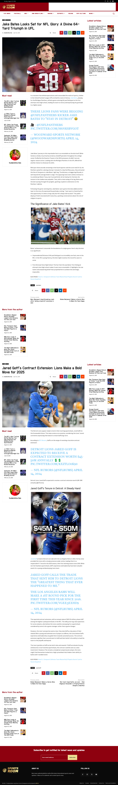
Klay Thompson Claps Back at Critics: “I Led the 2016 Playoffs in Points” (10, 328)
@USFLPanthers (44, 115)
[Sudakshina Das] (15, 154)
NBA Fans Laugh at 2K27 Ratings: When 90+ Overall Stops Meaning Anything (11, 339)
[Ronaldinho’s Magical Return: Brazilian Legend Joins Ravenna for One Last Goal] (23, 317)
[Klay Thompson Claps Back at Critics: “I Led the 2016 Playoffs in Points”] (23, 328)
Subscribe (72, 757)
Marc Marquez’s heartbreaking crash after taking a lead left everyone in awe (42, 301)
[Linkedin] (78, 33)
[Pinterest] (61, 33)
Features (8, 20)
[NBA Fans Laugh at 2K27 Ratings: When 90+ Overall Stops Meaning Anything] (23, 339)
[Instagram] (108, 1)
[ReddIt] (82, 33)
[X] (110, 1)
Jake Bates (73, 98)
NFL (3, 20)
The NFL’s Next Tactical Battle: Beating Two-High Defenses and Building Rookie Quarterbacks (11, 104)
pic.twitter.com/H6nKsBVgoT (55, 129)
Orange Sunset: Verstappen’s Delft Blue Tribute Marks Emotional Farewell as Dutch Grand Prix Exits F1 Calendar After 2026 (97, 69)
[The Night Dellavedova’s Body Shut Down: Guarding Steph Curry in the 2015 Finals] (23, 349)
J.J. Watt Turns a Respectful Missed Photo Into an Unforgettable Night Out (11, 116)
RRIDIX (37, 783)
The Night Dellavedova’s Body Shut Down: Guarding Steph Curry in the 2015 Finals (11, 350)
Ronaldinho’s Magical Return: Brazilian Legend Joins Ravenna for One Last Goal (11, 317)
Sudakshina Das (8, 33)
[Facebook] (105, 1)
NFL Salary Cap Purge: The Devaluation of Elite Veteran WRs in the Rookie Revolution (11, 127)
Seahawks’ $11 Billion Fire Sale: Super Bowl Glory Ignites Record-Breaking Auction (10, 138)
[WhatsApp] (70, 33)
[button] (113, 13)
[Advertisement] (82, 7)
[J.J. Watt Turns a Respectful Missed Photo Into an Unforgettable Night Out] (23, 115)
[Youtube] (113, 1)
